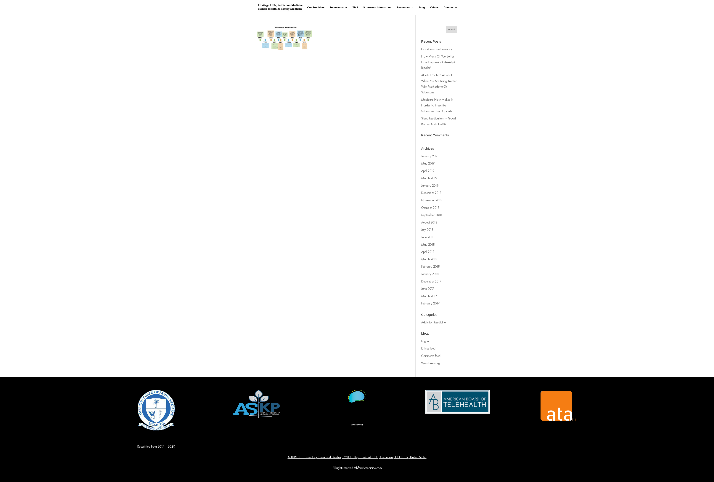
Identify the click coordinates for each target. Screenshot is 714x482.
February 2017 (430, 303)
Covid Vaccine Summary (436, 49)
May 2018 (428, 244)
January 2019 (430, 185)
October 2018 (430, 207)
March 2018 (429, 259)
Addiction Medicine (433, 322)
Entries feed (428, 348)
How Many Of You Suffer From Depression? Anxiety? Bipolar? (438, 62)
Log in (425, 341)
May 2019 (428, 163)
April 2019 (427, 171)
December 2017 (431, 281)
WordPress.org (430, 363)
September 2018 (431, 215)
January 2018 (430, 274)
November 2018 (431, 200)
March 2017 (429, 296)
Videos (434, 7)
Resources (403, 7)
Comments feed (430, 356)
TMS (355, 7)
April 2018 (427, 252)
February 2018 (430, 266)
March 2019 (429, 178)
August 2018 (429, 222)
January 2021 (430, 156)
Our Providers (316, 7)
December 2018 (431, 193)
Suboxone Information (377, 7)
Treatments (337, 7)
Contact (449, 7)
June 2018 (427, 237)
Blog (422, 7)
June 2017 (427, 288)
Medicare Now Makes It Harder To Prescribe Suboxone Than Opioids (437, 105)
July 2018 (427, 229)
